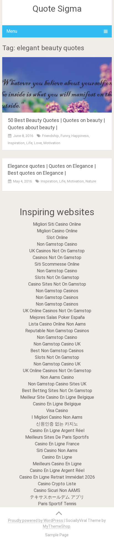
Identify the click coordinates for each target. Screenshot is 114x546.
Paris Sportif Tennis (57, 503)
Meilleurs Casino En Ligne (57, 463)
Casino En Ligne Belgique (57, 404)
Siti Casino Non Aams (57, 450)
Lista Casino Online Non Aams (57, 324)
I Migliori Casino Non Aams (57, 417)
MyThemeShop (56, 526)
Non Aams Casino (57, 377)
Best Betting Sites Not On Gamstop (57, 390)
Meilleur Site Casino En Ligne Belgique (57, 397)
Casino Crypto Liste (57, 483)
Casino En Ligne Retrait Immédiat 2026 (57, 477)
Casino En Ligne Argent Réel (57, 430)
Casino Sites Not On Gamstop (57, 284)
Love (38, 143)
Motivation (51, 143)
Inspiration (16, 143)
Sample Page (57, 535)
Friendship (50, 136)
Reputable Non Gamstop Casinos (57, 330)
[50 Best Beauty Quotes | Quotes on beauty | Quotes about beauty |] (57, 85)
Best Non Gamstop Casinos (57, 350)
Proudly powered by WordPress (35, 520)
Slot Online (57, 237)
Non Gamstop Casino (57, 244)
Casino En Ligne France (57, 443)
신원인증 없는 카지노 (57, 423)
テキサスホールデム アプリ (57, 497)
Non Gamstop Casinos (57, 290)
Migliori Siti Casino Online (57, 224)
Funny (65, 136)
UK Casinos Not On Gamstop (57, 250)
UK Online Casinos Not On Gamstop (57, 310)
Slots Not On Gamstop (57, 277)
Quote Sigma (57, 8)
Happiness (80, 136)
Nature (91, 181)
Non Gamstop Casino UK (57, 344)
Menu (11, 31)
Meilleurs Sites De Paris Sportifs (57, 437)
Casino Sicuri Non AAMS (57, 490)
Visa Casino (57, 410)
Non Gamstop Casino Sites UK (57, 384)
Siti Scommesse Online (57, 264)
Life (29, 143)
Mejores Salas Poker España (57, 317)
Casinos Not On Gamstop (57, 257)
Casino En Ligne (57, 457)
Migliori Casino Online (57, 230)
